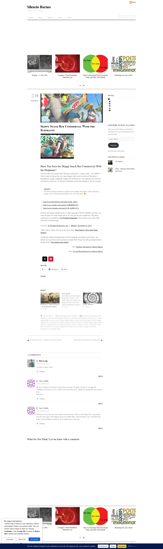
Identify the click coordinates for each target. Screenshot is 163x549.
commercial (86, 316)
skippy (47, 189)
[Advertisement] (81, 36)
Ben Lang (43, 361)
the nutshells (79, 326)
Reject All (22, 539)
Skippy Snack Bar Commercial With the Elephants (68, 128)
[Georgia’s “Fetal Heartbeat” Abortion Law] (67, 72)
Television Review (72, 316)
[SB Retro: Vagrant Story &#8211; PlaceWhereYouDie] (50, 298)
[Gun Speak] (72, 300)
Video (58, 329)
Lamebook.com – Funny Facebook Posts (44, 340)
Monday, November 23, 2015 (81, 225)
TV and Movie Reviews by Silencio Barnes (88, 251)
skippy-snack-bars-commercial (87, 324)
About (60, 17)
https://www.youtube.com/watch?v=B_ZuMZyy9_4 (61, 208)
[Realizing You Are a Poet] (123, 72)
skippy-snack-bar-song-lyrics (69, 324)
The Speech (119, 161)
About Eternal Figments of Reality (88, 340)
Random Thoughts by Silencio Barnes (89, 247)
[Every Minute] (92, 298)
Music (40, 17)
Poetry (31, 17)
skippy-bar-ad (55, 322)
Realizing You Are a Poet (123, 75)
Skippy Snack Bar (80, 320)
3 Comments (34, 101)
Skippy (62, 320)
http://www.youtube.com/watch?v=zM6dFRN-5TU (60, 205)
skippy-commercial (65, 322)
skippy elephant (69, 320)
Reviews (50, 17)
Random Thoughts (61, 316)
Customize (9, 539)
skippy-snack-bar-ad (53, 324)
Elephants (67, 318)
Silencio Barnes (48, 316)
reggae (100, 318)
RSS (134, 2)
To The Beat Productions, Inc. (58, 225)
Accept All (34, 539)
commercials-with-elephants (55, 318)
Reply (100, 376)
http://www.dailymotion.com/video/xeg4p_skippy (60, 202)
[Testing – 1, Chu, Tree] (39, 72)
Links (69, 17)
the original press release (59, 242)
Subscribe (113, 145)
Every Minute (88, 304)
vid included (52, 329)
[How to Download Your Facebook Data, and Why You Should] (95, 72)
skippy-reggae (88, 322)
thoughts (86, 326)
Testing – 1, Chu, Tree (39, 75)
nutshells (73, 318)
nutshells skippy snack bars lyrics (87, 318)
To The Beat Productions (69, 218)
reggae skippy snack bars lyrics (50, 320)
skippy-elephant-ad (77, 322)
